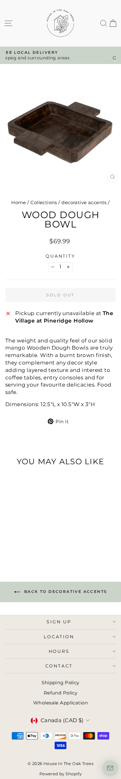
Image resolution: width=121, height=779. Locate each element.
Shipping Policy (60, 682)
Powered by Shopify (60, 773)
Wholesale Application (60, 703)
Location (59, 636)
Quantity (60, 256)
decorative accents (84, 202)
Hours (59, 651)
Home (18, 202)
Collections (43, 202)
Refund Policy (61, 693)
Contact (59, 666)
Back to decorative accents (65, 591)
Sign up (59, 622)
